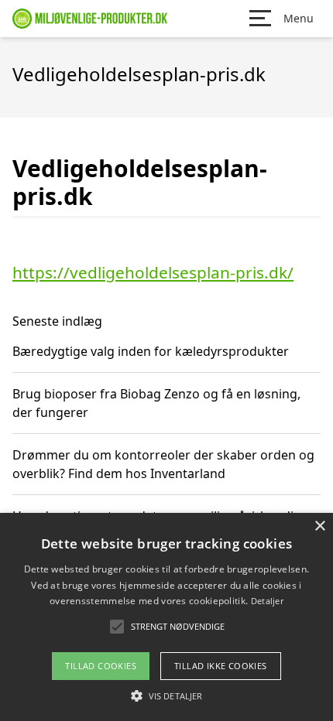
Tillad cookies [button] (100, 665)
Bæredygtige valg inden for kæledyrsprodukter (150, 351)
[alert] (166, 617)
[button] (166, 695)
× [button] (319, 526)
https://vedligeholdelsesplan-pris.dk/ (153, 272)
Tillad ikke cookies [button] (220, 665)
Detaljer (267, 601)
